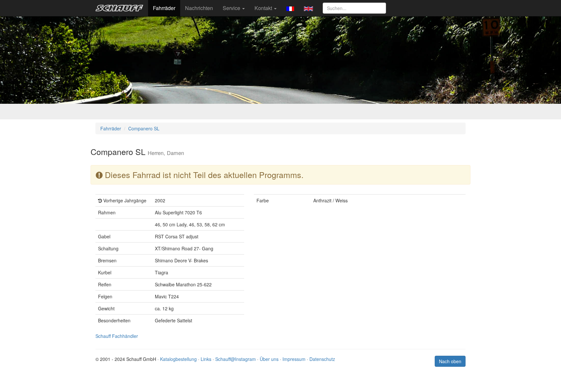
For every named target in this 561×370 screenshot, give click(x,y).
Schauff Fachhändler (116, 336)
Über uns (269, 359)
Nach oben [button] (450, 361)
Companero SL (143, 128)
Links (206, 359)
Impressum (293, 359)
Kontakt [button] (264, 8)
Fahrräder (164, 8)
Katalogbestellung (178, 359)
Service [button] (232, 8)
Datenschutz (322, 359)
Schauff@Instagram (235, 359)
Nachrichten (199, 8)
